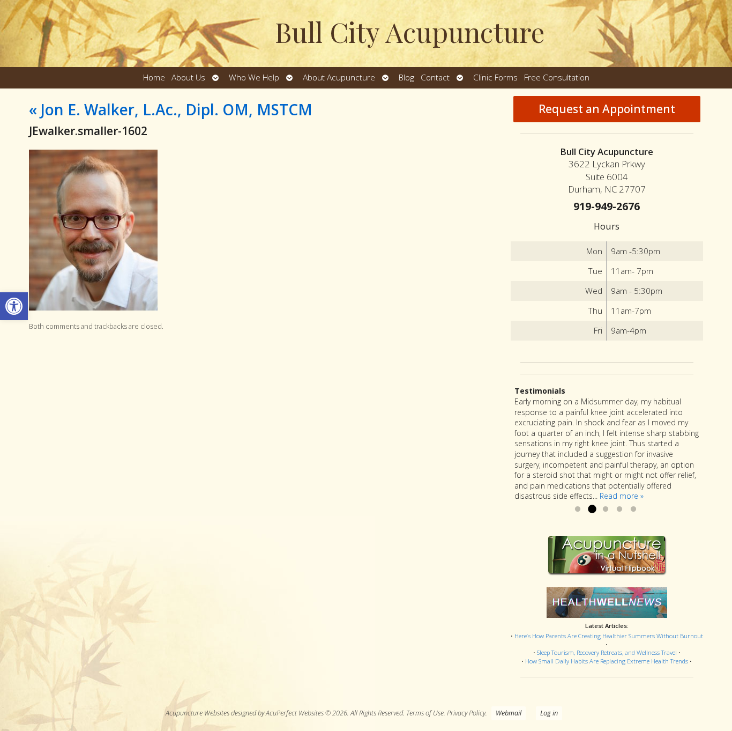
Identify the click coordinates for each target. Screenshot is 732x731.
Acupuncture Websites (197, 713)
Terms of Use (425, 713)
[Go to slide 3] (605, 509)
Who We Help (254, 77)
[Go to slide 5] (633, 509)
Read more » (622, 496)
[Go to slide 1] (577, 509)
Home (154, 77)
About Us (188, 77)
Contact (435, 77)
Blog (406, 77)
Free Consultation (556, 77)
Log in (549, 713)
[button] (14, 306)
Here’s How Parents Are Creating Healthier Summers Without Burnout (608, 636)
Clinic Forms (495, 77)
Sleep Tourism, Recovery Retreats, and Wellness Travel (607, 652)
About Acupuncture (339, 77)
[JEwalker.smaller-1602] (93, 307)
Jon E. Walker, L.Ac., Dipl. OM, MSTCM (170, 109)
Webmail (508, 713)
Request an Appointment (607, 108)
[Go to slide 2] (591, 509)
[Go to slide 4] (619, 509)
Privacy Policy (466, 713)
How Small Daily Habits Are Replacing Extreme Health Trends (606, 661)
